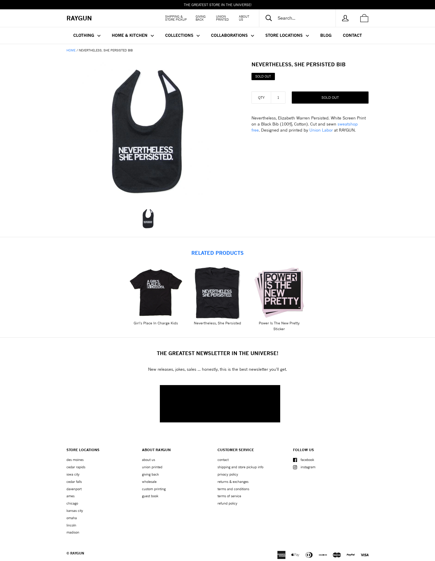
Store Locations (284, 35)
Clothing (84, 35)
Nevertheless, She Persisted (217, 323)
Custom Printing (154, 489)
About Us (244, 18)
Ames (70, 496)
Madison (72, 532)
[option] (151, 131)
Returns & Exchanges (233, 482)
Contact (352, 35)
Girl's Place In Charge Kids (156, 323)
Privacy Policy (228, 474)
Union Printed (222, 18)
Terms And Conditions (233, 489)
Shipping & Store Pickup (176, 18)
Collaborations (230, 35)
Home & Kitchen (130, 35)
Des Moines (75, 460)
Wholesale (149, 482)
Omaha (71, 518)
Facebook (307, 460)
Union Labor (321, 130)
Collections (180, 35)
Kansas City (74, 511)
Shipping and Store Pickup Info (240, 467)
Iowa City (73, 474)
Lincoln (71, 525)
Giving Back (201, 18)
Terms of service (229, 496)
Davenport (74, 489)
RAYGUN (77, 553)
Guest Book (150, 496)
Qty (261, 97)
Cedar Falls (74, 482)
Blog (326, 35)
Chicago (72, 503)
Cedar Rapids (75, 467)
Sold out (330, 97)
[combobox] (301, 18)
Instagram (308, 467)
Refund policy (227, 503)
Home (71, 50)
